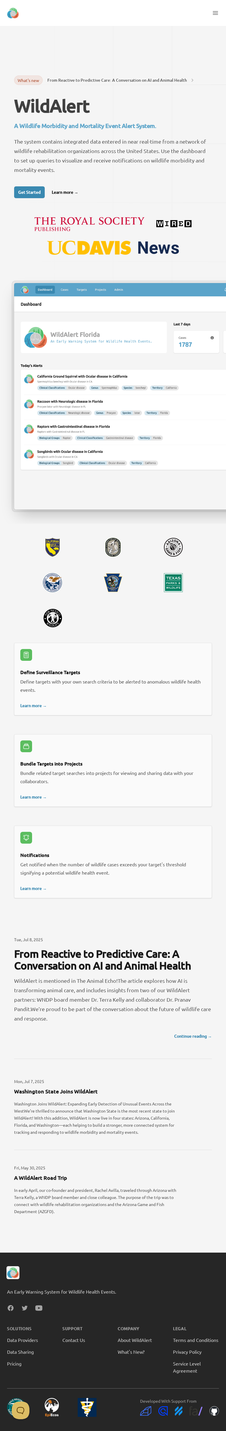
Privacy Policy (187, 1352)
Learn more (65, 192)
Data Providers (22, 1340)
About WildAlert (135, 1340)
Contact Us (73, 1340)
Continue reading (193, 1036)
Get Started (29, 192)
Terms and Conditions (195, 1340)
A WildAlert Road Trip (40, 1177)
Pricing (14, 1363)
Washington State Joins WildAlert (56, 1091)
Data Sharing (20, 1352)
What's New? (131, 1352)
